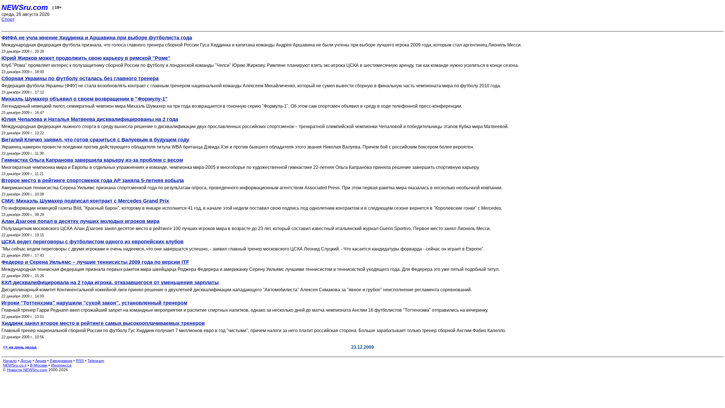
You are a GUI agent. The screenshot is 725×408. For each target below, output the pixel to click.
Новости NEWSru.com (27, 369)
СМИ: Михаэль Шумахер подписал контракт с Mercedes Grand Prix (85, 201)
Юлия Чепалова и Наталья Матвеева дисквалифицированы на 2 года (89, 119)
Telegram (96, 360)
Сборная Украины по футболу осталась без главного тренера (80, 78)
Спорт (7, 19)
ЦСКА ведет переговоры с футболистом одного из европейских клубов (92, 242)
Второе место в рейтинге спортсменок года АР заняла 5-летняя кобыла (92, 180)
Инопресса (61, 365)
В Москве (38, 365)
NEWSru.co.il (14, 365)
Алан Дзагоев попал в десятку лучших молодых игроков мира (80, 221)
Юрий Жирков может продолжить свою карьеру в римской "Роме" (85, 58)
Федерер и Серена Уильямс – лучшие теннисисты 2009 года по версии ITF (95, 262)
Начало (10, 360)
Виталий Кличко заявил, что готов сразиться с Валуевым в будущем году (95, 140)
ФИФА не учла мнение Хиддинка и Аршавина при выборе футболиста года (96, 38)
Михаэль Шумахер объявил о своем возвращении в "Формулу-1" (84, 99)
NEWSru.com (24, 7)
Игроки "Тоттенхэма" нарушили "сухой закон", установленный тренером (94, 303)
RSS (80, 360)
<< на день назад (20, 347)
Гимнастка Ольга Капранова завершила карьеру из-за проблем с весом (92, 160)
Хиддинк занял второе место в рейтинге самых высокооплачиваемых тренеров (103, 323)
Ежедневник (61, 360)
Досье (25, 360)
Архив (40, 360)
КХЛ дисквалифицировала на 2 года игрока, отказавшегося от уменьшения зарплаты (110, 282)
